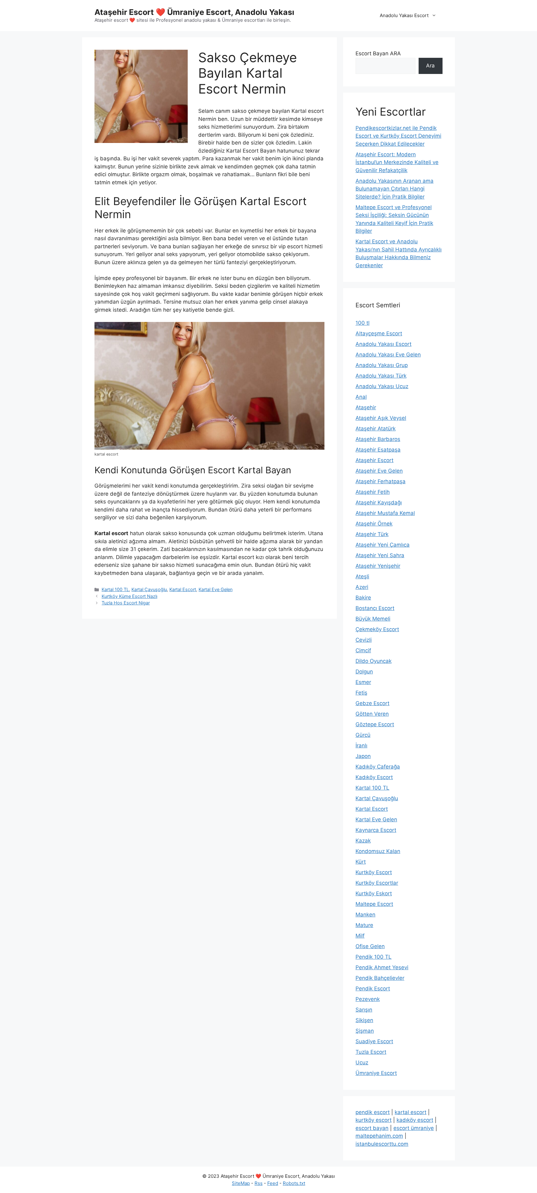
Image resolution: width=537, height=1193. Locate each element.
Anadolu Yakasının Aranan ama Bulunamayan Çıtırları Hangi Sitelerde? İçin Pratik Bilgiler (395, 189)
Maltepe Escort (374, 904)
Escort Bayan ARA (378, 53)
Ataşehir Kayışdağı (379, 502)
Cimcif (363, 650)
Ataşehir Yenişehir (378, 566)
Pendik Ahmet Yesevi (382, 967)
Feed (272, 1183)
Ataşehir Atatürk (376, 428)
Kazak (363, 840)
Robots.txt (294, 1183)
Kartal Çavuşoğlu (149, 589)
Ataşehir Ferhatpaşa (381, 481)
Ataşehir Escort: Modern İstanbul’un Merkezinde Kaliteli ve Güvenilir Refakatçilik (397, 162)
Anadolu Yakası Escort (404, 15)
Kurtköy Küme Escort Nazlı (129, 596)
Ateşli (362, 576)
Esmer (363, 682)
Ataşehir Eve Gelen (379, 471)
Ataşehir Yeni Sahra (380, 555)
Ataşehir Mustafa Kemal (385, 513)
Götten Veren (372, 714)
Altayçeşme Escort (379, 333)
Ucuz (362, 1062)
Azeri (362, 587)
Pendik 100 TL (374, 957)
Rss (259, 1183)
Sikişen (364, 1020)
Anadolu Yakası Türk (381, 376)
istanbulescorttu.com (382, 1144)
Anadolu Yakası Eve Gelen (388, 354)
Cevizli (364, 640)
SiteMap (241, 1183)
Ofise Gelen (370, 946)
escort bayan (372, 1128)
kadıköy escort (415, 1120)
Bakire (363, 597)
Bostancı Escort (375, 608)
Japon (363, 756)
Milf (360, 936)
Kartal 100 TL (115, 589)
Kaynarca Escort (376, 830)
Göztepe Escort (375, 724)
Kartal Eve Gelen (215, 589)
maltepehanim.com (379, 1136)
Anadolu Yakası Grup (382, 365)
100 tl (362, 323)
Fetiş (361, 693)
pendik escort (373, 1112)
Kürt (361, 862)
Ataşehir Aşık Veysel (381, 418)
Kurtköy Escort (374, 872)
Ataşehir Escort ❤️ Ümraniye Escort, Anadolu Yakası (194, 12)
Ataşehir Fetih (373, 492)
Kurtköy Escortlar (377, 883)
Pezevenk (368, 999)
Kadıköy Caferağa (378, 767)
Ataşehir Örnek (374, 524)
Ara (430, 65)
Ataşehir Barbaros (378, 439)
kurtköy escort (374, 1120)
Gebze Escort (372, 703)
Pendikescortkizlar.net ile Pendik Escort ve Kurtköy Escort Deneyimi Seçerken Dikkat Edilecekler (398, 136)
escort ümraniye (413, 1128)
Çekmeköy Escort (377, 629)
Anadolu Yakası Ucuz (382, 386)
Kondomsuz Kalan (378, 851)
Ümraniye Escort (376, 1073)
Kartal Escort (182, 589)
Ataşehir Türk (372, 534)
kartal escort (410, 1112)
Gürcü (363, 735)
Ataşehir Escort (374, 460)
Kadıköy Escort (374, 777)
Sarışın (364, 1010)
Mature (364, 925)
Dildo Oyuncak (374, 661)
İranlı (361, 745)
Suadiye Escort (374, 1041)
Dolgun (364, 671)
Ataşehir (366, 407)
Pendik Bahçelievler (380, 978)
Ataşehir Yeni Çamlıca (383, 545)
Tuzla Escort (371, 1052)
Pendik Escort (373, 988)
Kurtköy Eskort (374, 893)
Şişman (365, 1031)
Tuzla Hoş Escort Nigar (126, 602)
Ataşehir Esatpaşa (378, 450)
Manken (365, 914)
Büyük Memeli (373, 619)
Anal (361, 397)
